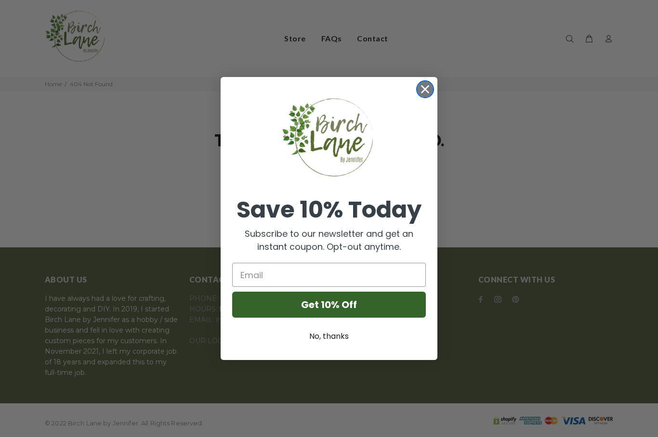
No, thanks (329, 336)
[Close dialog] (425, 89)
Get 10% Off (329, 304)
